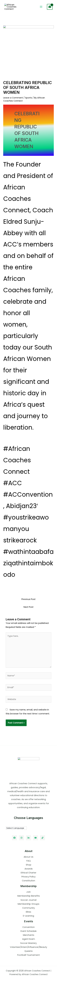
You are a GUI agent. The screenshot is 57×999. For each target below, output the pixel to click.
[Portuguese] (21, 824)
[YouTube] (35, 837)
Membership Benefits (28, 895)
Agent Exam (28, 939)
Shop (28, 864)
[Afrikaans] (7, 824)
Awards (29, 868)
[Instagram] (21, 837)
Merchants (28, 935)
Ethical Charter (28, 872)
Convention (28, 927)
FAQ (28, 860)
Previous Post (28, 599)
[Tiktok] (42, 837)
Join (28, 891)
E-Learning (28, 915)
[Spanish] (24, 824)
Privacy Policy (28, 876)
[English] (16, 824)
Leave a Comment (13, 97)
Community (28, 907)
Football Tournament (28, 955)
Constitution (28, 880)
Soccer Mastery (28, 943)
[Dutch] (13, 824)
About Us (28, 856)
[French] (19, 824)
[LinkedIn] (28, 837)
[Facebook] (14, 837)
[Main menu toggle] (41, 7)
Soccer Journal (28, 899)
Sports (28, 97)
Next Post (28, 607)
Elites (28, 911)
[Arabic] (10, 824)
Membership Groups (28, 903)
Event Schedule (29, 931)
